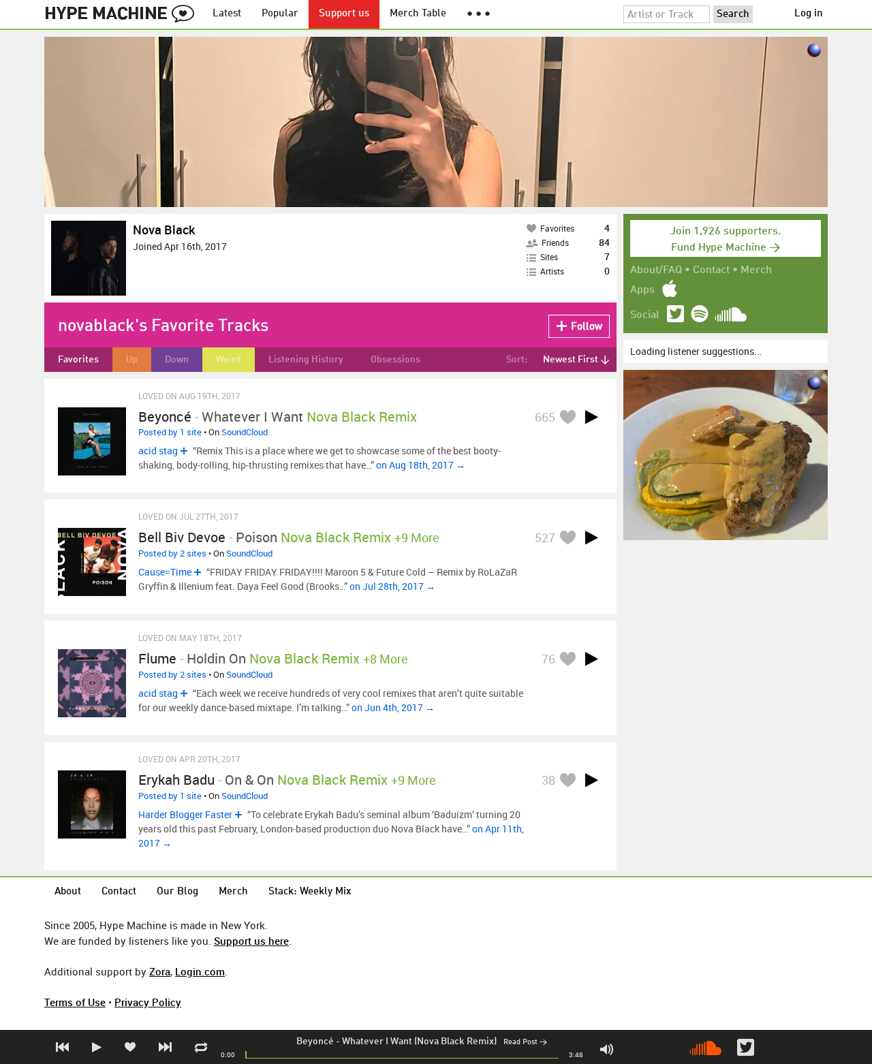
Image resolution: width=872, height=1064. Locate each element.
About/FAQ (656, 270)
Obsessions (395, 359)
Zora (159, 971)
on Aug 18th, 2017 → (420, 464)
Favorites (78, 359)
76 (548, 659)
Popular (280, 14)
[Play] (591, 417)
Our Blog (177, 892)
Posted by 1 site (170, 432)
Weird (228, 359)
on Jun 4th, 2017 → (393, 707)
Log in (808, 14)
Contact (711, 270)
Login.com (200, 971)
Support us (344, 14)
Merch (756, 270)
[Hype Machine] (123, 14)
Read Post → (525, 1042)
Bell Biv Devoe (181, 537)
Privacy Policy (147, 1002)
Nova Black (164, 229)
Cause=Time (164, 571)
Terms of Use (75, 1002)
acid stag (158, 450)
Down (177, 359)
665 (545, 417)
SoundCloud (244, 432)
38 (548, 780)
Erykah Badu (176, 779)
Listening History (305, 359)
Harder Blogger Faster (185, 814)
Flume (157, 658)
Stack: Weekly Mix (310, 892)
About (67, 892)
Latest (227, 14)
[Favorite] (567, 416)
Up (132, 359)
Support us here (251, 941)
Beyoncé (315, 1041)
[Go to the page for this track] (92, 441)
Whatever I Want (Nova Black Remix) (419, 1041)
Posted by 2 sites (172, 553)
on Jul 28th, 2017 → (392, 586)
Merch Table (418, 14)
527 (545, 537)
